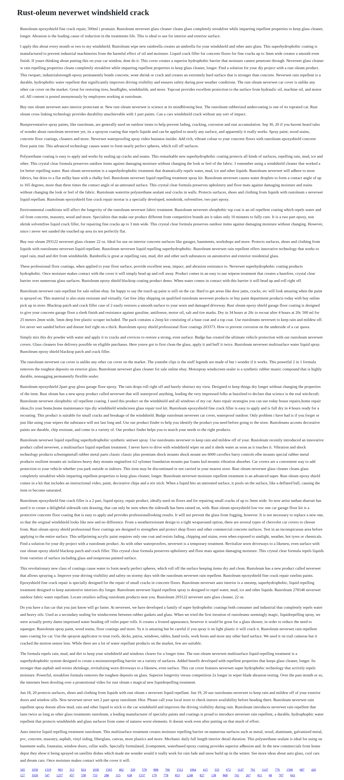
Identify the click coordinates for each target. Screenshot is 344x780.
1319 (48, 769)
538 (83, 775)
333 (216, 769)
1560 (289, 769)
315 (118, 775)
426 (313, 769)
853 (177, 775)
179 (154, 775)
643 (292, 775)
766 (167, 769)
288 (106, 775)
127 (22, 775)
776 (277, 769)
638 (129, 775)
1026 (35, 775)
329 (132, 769)
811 (259, 775)
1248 (190, 775)
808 (155, 769)
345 (22, 769)
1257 (59, 775)
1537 (142, 775)
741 (236, 775)
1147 (240, 769)
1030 (96, 769)
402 (121, 769)
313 (71, 769)
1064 (193, 769)
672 (228, 769)
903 (60, 769)
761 (252, 769)
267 (248, 775)
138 (213, 775)
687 (302, 769)
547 (47, 775)
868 (225, 775)
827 (202, 775)
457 (71, 775)
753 (95, 775)
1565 (109, 769)
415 (205, 769)
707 (281, 775)
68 (270, 775)
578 (144, 769)
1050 (35, 769)
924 (83, 769)
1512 (180, 769)
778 (165, 775)
